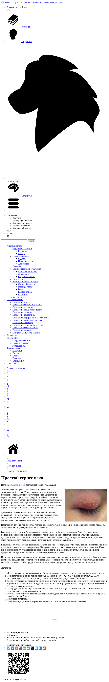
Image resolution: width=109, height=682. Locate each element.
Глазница (22, 294)
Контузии (17, 350)
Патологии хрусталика (23, 315)
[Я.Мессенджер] (28, 648)
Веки (20, 289)
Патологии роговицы (22, 307)
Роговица (22, 251)
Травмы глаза (13, 348)
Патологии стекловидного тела (27, 325)
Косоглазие (12, 338)
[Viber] (20, 648)
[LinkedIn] (40, 648)
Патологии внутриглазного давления (30, 317)
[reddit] (44, 648)
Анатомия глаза (14, 246)
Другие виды (18, 345)
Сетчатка (16, 266)
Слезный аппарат (26, 284)
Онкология (12, 363)
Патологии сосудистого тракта (27, 310)
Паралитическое (20, 343)
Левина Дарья (18, 485)
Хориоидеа (23, 264)
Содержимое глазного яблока (26, 269)
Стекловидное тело (27, 271)
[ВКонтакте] (12, 648)
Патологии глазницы (22, 322)
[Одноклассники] (16, 648)
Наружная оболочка (22, 248)
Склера (21, 253)
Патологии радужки (22, 330)
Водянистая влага (26, 276)
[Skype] (36, 648)
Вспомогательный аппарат (25, 281)
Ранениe (16, 353)
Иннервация (18, 279)
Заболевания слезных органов (27, 304)
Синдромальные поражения (26, 332)
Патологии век (19, 302)
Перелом (16, 358)
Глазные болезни (15, 299)
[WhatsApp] (24, 648)
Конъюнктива (25, 292)
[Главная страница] (14, 455)
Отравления (18, 361)
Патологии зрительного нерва (27, 320)
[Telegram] (8, 648)
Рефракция (12, 335)
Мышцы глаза (25, 287)
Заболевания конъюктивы (25, 327)
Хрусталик (23, 274)
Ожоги (15, 355)
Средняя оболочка (21, 256)
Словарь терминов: (16, 368)
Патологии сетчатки (22, 312)
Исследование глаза (16, 297)
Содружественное (21, 340)
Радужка (22, 258)
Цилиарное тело (26, 261)
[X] (32, 648)
